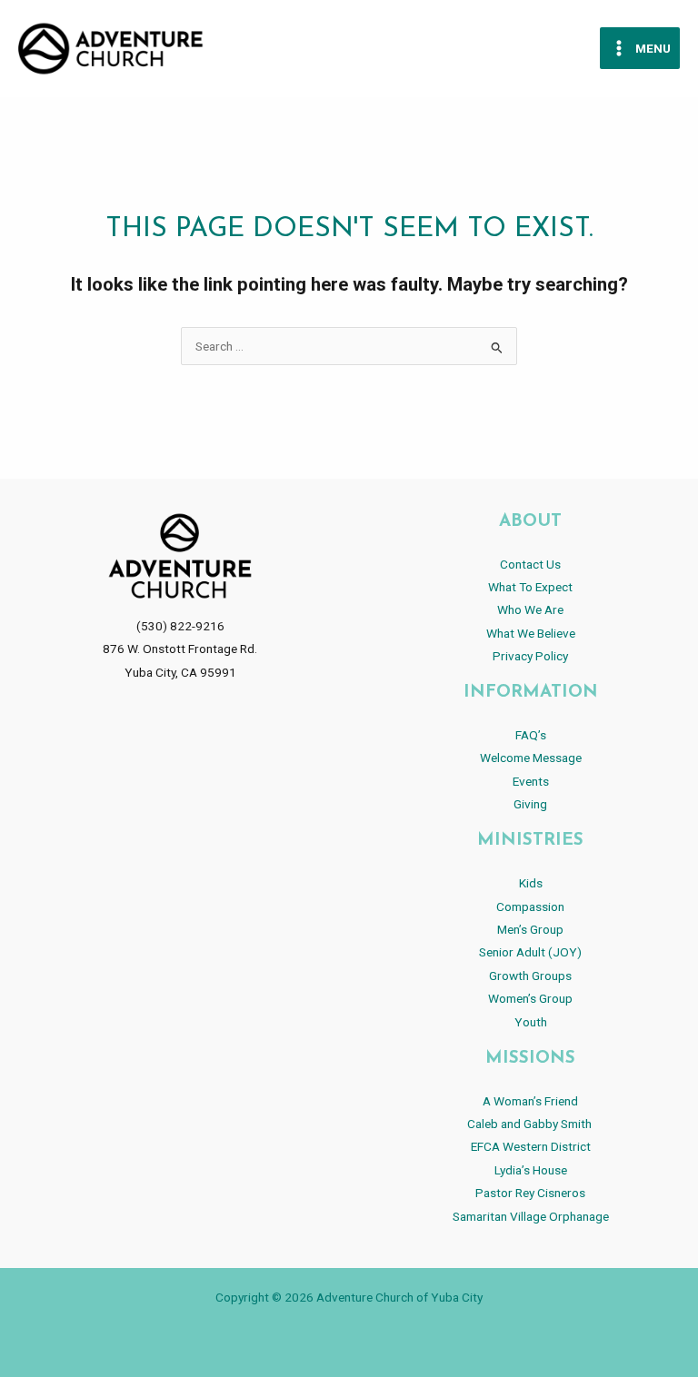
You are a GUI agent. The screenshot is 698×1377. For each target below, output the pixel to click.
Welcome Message (531, 757)
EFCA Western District (531, 1146)
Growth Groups (530, 975)
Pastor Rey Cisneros (530, 1192)
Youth (530, 1022)
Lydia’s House (530, 1170)
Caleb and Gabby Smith (530, 1123)
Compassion (530, 906)
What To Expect (530, 587)
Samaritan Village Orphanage (531, 1216)
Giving (530, 804)
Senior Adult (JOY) (530, 952)
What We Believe (530, 633)
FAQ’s (530, 735)
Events (531, 781)
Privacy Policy (530, 656)
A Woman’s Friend (530, 1101)
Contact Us (530, 564)
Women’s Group (530, 998)
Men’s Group (530, 929)
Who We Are (530, 609)
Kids (531, 883)
